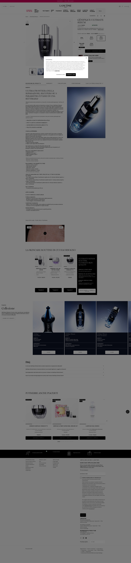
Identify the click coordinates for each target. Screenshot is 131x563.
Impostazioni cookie (60, 74)
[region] (66, 67)
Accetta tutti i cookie (71, 74)
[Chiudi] (86, 57)
